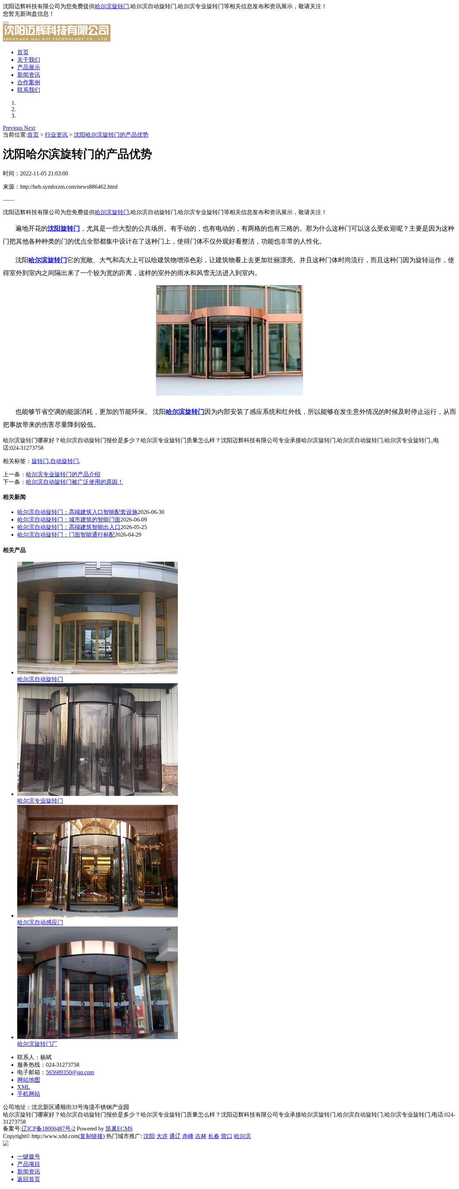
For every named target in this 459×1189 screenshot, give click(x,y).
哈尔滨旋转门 (112, 6)
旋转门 (40, 461)
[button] (13, 128)
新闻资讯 (28, 75)
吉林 (201, 1136)
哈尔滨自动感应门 (40, 922)
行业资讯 (56, 135)
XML (23, 1087)
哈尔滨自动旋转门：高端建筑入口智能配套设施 (77, 512)
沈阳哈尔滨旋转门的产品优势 (111, 135)
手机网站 (28, 1094)
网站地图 (28, 1080)
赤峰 (188, 1136)
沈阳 (149, 1136)
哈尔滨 (242, 1136)
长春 (213, 1136)
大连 (162, 1136)
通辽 (175, 1136)
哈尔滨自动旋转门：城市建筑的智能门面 (68, 519)
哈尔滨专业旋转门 (40, 801)
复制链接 (91, 1136)
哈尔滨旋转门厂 (37, 1044)
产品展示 (28, 67)
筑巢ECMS (119, 1129)
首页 (23, 52)
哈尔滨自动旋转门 (40, 679)
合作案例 (28, 82)
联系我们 (28, 90)
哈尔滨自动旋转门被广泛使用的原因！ (74, 482)
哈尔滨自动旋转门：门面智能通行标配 (66, 535)
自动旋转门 (64, 461)
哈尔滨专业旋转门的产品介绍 (63, 474)
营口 (226, 1136)
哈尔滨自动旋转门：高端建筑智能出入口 (68, 527)
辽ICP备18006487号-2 (48, 1129)
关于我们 (28, 60)
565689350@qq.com (70, 1072)
